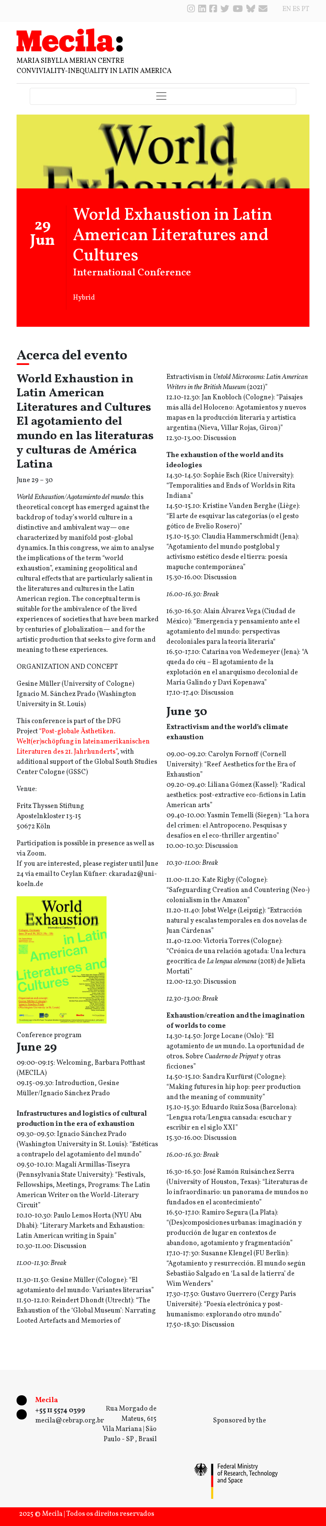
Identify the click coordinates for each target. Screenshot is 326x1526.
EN (286, 9)
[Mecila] (70, 40)
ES (296, 9)
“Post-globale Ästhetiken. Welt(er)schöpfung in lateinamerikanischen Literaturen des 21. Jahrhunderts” (83, 742)
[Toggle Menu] (163, 97)
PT (305, 9)
